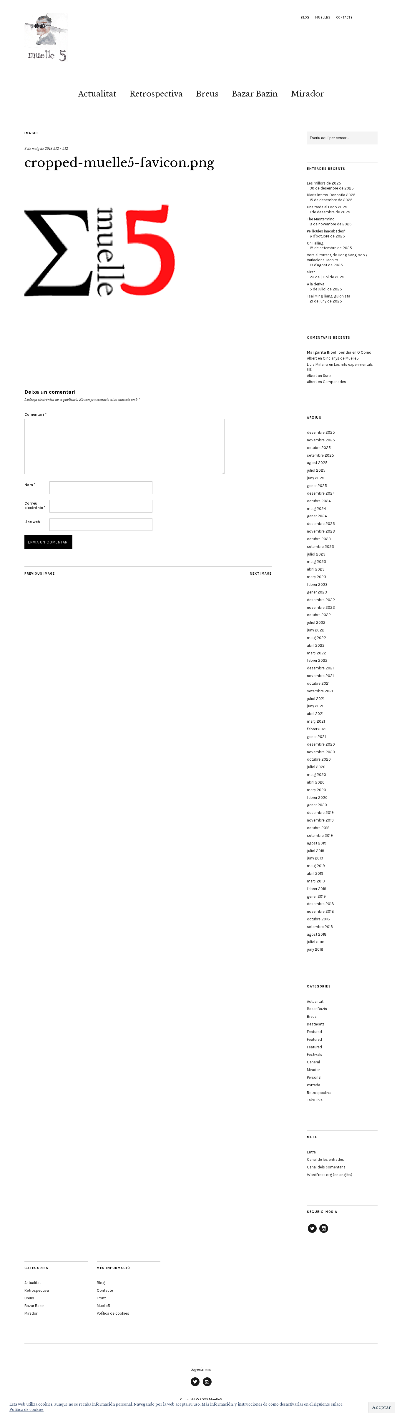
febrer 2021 (316, 729)
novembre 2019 (320, 820)
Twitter (312, 1232)
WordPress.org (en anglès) (329, 1175)
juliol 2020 (316, 767)
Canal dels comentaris (326, 1167)
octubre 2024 (319, 501)
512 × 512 (60, 149)
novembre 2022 (321, 607)
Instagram (323, 1232)
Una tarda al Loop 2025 (327, 207)
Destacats (316, 1024)
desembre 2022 (321, 600)
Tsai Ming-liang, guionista (328, 296)
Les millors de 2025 (324, 183)
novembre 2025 (321, 440)
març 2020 (316, 790)
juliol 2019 (315, 851)
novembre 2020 (321, 752)
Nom (29, 485)
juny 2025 (315, 478)
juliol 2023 (316, 554)
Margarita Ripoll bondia (329, 352)
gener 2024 (317, 516)
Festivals (314, 1054)
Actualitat (97, 94)
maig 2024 (316, 508)
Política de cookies (113, 1313)
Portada (313, 1085)
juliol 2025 (316, 470)
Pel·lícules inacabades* (326, 231)
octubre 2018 (318, 919)
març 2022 (316, 653)
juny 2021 (315, 706)
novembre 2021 (320, 676)
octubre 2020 (319, 759)
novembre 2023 (321, 531)
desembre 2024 (321, 493)
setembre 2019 (320, 835)
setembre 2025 (320, 455)
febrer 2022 (317, 660)
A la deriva (315, 284)
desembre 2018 (320, 904)
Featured (314, 1032)
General (313, 1062)
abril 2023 (316, 569)
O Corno (364, 352)
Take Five (315, 1100)
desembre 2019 (320, 812)
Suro (327, 375)
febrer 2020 (317, 797)
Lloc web (32, 522)
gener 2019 (316, 896)
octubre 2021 (318, 683)
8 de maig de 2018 (38, 149)
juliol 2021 (315, 698)
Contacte (344, 17)
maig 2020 (316, 774)
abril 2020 (316, 782)
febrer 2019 (316, 889)
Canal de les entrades (325, 1159)
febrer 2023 (317, 584)
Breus (207, 94)
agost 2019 (316, 843)
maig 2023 (316, 561)
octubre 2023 (319, 539)
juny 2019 (315, 858)
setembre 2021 (320, 691)
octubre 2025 (319, 447)
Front (101, 1298)
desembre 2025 (321, 432)
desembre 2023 (321, 523)
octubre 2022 (319, 615)
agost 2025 (317, 462)
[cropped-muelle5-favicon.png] (99, 325)
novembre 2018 (320, 911)
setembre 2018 (320, 927)
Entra (311, 1152)
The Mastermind (321, 219)
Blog (305, 17)
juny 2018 (315, 949)
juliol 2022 (316, 622)
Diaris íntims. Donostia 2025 (331, 195)
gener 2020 (317, 805)
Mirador (307, 94)
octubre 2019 (318, 828)
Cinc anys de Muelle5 (341, 358)
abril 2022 (316, 645)
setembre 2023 (320, 546)
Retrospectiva (156, 94)
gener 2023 (317, 592)
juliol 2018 (316, 942)
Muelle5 (322, 17)
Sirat (311, 272)
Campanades (334, 382)
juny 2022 (315, 630)
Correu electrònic (34, 505)
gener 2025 (317, 485)
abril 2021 (315, 713)
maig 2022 (316, 638)
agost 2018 (317, 934)
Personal (314, 1077)
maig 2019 (316, 866)
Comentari (35, 414)
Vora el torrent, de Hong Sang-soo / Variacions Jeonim (337, 257)
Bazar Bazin (255, 94)
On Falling (315, 243)
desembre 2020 (321, 744)
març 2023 (316, 577)
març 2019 (316, 881)
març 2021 (316, 721)
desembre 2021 (320, 668)
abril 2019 (315, 873)
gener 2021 (316, 736)
